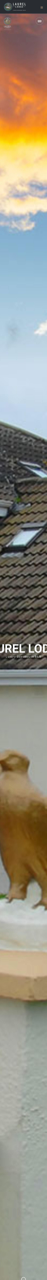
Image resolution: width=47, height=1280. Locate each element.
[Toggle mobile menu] (42, 7)
